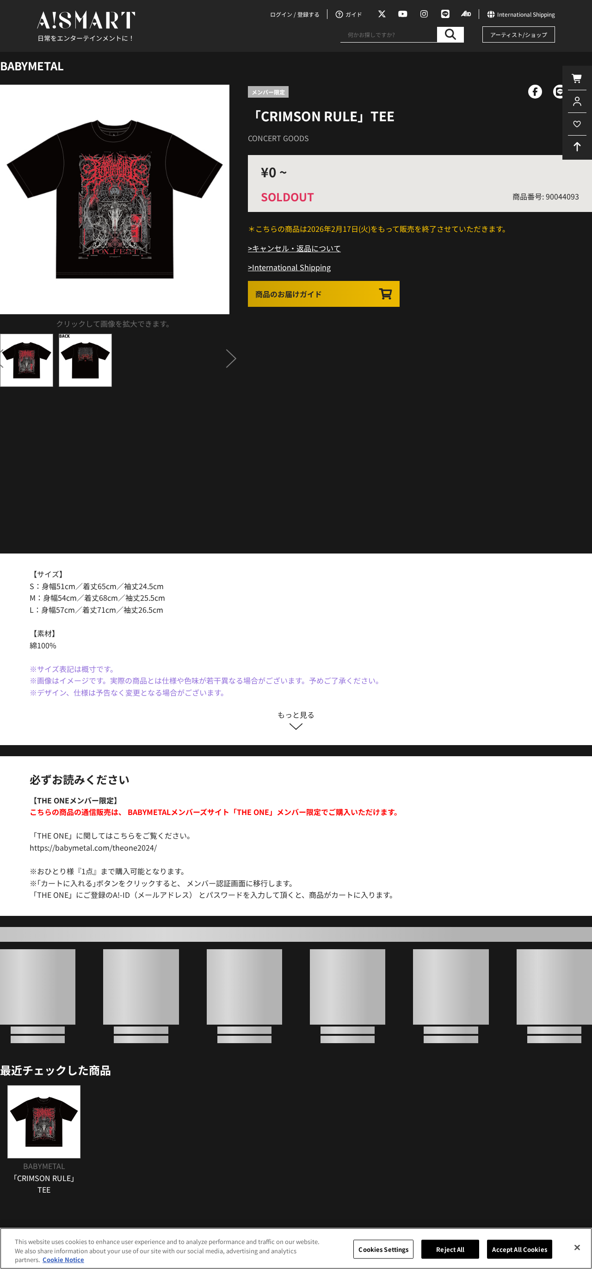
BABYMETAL (32, 65)
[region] (296, 1248)
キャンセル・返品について (296, 248)
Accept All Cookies (519, 1248)
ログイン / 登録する (295, 14)
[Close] (577, 1247)
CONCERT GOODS (278, 137)
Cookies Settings (383, 1248)
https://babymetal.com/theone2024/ (93, 847)
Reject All (450, 1248)
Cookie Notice (63, 1259)
